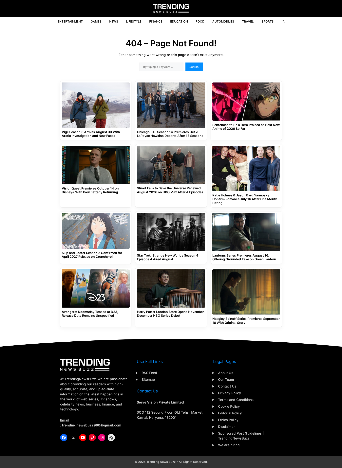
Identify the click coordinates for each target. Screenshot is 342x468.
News (113, 21)
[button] (283, 22)
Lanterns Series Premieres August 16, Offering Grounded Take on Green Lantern (244, 257)
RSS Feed (149, 373)
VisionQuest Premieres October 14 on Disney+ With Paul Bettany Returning (90, 190)
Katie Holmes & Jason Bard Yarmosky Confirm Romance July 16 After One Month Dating (244, 199)
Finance (155, 21)
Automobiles (223, 21)
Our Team (226, 380)
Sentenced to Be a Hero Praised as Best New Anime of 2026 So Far (246, 127)
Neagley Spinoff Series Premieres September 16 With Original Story (246, 320)
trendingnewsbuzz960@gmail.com (91, 425)
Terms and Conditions (236, 400)
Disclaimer (226, 427)
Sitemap (148, 380)
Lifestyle (133, 21)
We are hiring (229, 445)
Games (96, 21)
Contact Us (227, 386)
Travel (248, 21)
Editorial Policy (230, 413)
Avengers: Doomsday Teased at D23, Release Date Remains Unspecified (90, 313)
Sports (267, 21)
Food (200, 21)
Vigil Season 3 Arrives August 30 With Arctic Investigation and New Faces (91, 134)
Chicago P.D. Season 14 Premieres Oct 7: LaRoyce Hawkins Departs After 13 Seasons (170, 134)
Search (194, 66)
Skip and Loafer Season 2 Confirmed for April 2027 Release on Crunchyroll (92, 255)
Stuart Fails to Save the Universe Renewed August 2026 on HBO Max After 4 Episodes (170, 190)
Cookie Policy (229, 406)
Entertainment (70, 21)
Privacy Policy (229, 393)
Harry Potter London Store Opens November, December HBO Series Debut (171, 313)
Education (179, 21)
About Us (225, 373)
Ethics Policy (228, 420)
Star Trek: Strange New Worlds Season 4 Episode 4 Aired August (167, 257)
